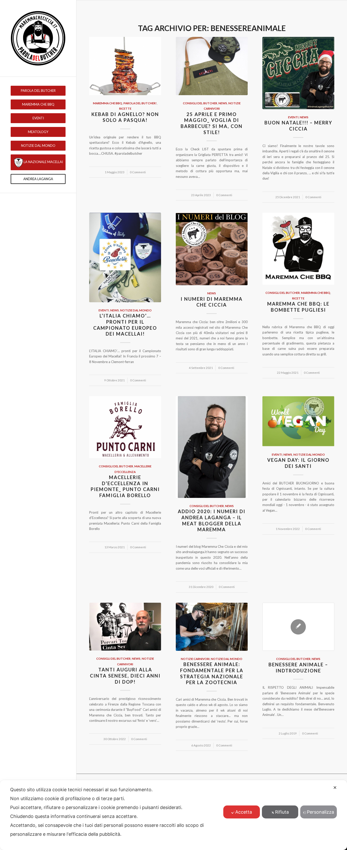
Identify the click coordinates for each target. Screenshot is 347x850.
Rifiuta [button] (282, 812)
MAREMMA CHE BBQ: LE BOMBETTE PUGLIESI (298, 307)
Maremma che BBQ (107, 103)
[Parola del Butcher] (38, 38)
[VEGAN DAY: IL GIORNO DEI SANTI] (298, 421)
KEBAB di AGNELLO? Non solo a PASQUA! (125, 117)
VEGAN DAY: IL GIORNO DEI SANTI (298, 463)
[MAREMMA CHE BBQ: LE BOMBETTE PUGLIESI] (298, 249)
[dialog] (173, 815)
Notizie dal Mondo (136, 310)
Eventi (293, 117)
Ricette (125, 108)
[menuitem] (38, 90)
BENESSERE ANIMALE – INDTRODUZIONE (298, 667)
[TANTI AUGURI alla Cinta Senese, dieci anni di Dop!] (125, 627)
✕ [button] (335, 787)
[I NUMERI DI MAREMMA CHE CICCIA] (212, 249)
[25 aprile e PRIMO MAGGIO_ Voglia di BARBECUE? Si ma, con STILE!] (212, 66)
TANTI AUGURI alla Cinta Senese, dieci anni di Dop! (125, 675)
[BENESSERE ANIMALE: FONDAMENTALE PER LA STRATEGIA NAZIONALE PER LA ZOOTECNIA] (212, 627)
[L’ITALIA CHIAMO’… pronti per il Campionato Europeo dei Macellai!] (125, 257)
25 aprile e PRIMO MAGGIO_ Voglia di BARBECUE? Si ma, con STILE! (212, 123)
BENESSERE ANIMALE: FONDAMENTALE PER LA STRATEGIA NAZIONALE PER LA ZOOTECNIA (211, 673)
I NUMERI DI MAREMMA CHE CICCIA (212, 302)
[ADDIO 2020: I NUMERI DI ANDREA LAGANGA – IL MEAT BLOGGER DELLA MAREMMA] (212, 447)
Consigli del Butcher (200, 103)
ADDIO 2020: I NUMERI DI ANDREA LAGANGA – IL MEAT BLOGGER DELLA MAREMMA (211, 520)
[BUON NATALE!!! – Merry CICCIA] (298, 73)
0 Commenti (138, 172)
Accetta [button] (243, 812)
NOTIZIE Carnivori (195, 658)
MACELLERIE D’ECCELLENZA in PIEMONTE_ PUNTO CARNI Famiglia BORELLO (125, 486)
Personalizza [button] (320, 812)
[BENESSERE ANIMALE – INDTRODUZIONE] (298, 627)
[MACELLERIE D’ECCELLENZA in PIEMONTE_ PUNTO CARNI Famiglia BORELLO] (125, 427)
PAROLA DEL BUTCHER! (140, 103)
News (222, 103)
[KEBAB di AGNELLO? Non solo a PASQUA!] (125, 66)
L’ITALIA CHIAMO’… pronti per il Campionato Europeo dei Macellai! (125, 325)
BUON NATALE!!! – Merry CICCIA (298, 126)
